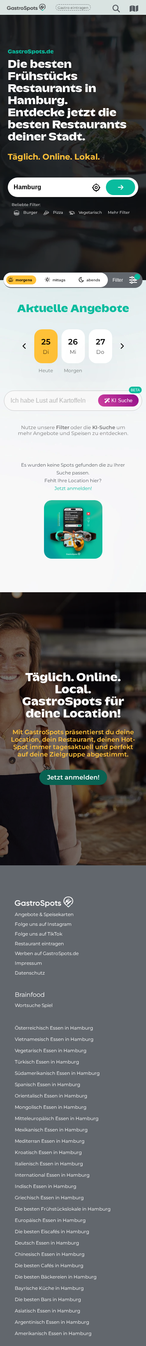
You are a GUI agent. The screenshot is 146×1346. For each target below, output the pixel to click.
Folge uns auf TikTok (38, 934)
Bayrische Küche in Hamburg (49, 1288)
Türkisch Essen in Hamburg (47, 1062)
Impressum (28, 963)
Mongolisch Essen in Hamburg (50, 1107)
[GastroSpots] (16, 7)
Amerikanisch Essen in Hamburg (53, 1333)
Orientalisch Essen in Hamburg (51, 1096)
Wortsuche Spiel (34, 1005)
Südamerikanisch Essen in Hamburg (57, 1073)
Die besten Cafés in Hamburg (49, 1265)
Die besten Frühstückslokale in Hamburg (63, 1209)
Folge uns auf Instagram (43, 924)
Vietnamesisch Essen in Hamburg (54, 1039)
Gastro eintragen (73, 7)
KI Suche (121, 400)
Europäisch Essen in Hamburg (50, 1220)
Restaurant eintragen (39, 943)
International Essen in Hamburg (52, 1175)
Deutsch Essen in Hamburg (47, 1243)
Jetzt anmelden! (73, 488)
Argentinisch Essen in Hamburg (52, 1322)
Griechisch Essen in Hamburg (49, 1197)
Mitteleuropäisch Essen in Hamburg (57, 1118)
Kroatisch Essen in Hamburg (48, 1152)
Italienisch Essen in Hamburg (49, 1164)
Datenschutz (30, 973)
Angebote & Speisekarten (44, 914)
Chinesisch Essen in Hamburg (49, 1254)
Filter (62, 427)
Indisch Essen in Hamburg (45, 1186)
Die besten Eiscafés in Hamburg (52, 1231)
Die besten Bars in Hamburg (48, 1299)
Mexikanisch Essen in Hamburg (51, 1130)
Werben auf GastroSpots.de (47, 953)
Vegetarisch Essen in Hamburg (50, 1050)
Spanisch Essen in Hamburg (47, 1084)
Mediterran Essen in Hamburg (49, 1141)
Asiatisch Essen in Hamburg (47, 1311)
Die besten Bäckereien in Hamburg (56, 1277)
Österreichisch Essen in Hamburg (54, 1028)
